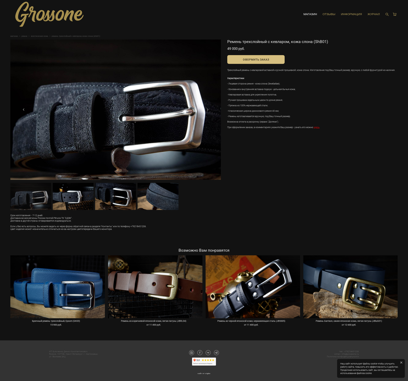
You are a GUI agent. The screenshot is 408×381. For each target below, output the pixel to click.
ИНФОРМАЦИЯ (351, 14)
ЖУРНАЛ (374, 14)
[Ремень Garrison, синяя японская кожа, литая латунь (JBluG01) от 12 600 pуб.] (350, 286)
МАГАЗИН (310, 14)
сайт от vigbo (204, 373)
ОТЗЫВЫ (329, 14)
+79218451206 (351, 351)
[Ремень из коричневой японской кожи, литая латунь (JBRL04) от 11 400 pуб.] (155, 286)
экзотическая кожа (39, 36)
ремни (24, 36)
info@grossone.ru (350, 354)
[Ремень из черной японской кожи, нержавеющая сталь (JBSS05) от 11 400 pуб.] (253, 286)
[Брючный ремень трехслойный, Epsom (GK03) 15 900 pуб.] (57, 286)
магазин (14, 36)
